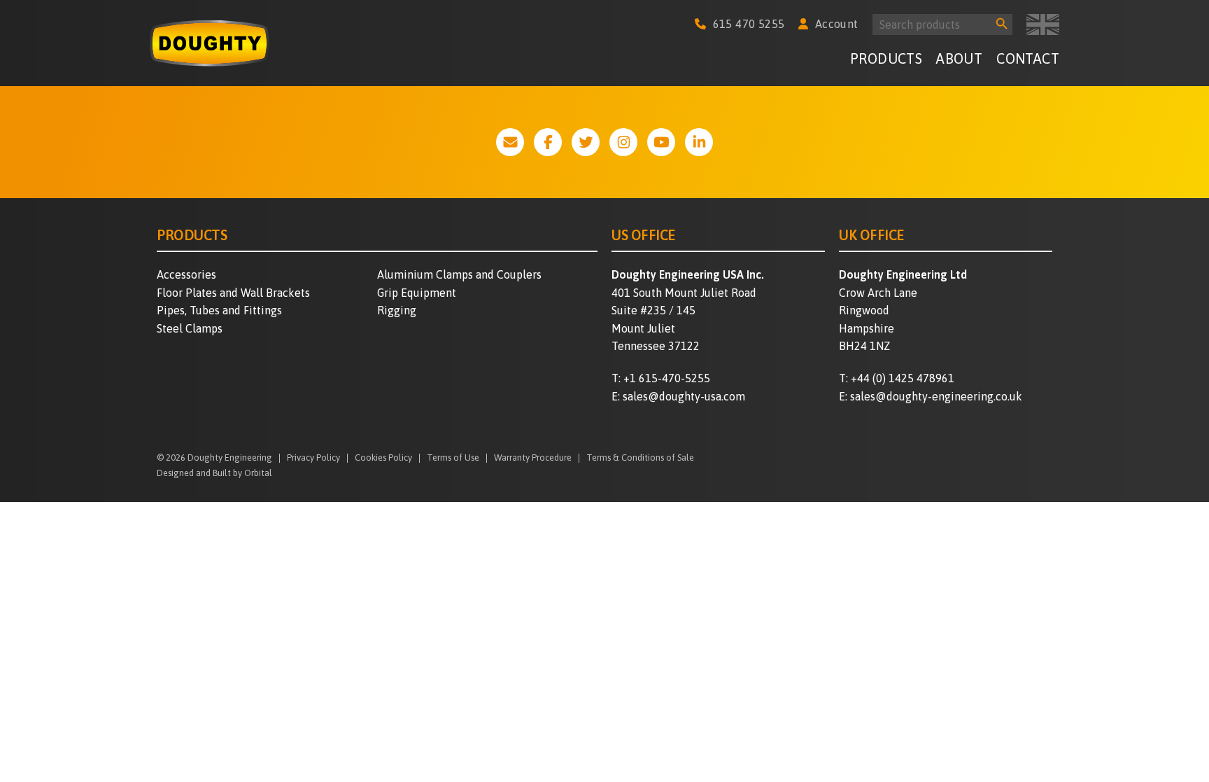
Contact (1027, 58)
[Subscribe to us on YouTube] (661, 142)
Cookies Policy (383, 458)
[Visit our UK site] (1042, 24)
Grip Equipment (416, 292)
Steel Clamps (189, 328)
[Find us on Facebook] (547, 142)
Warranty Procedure (533, 458)
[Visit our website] (510, 142)
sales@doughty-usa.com (684, 396)
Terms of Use (453, 458)
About (959, 58)
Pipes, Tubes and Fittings (219, 310)
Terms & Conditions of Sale (640, 458)
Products (886, 58)
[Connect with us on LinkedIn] (698, 142)
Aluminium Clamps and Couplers (459, 274)
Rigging (396, 310)
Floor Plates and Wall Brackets (233, 292)
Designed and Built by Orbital (214, 473)
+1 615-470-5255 (666, 378)
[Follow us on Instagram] (623, 142)
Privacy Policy (313, 458)
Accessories (186, 274)
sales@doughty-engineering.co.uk (936, 396)
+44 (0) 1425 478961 (902, 378)
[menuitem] (886, 60)
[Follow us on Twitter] (585, 142)
